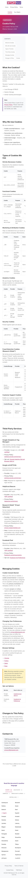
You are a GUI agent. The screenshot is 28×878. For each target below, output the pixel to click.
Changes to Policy (9, 58)
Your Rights (17, 12)
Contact (18, 58)
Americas (6, 793)
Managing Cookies (9, 55)
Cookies (10, 12)
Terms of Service (18, 865)
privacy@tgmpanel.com (18, 632)
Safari (6, 663)
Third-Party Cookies (10, 52)
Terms (21, 7)
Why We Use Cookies (10, 45)
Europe (9, 790)
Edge (5, 666)
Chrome (6, 658)
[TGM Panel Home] (14, 2)
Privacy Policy (14, 7)
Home (6, 7)
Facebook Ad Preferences (17, 557)
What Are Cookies (9, 42)
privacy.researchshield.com (12, 528)
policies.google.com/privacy (12, 456)
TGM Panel (19, 870)
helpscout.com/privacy (11, 501)
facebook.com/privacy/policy (13, 555)
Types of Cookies (9, 48)
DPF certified (8, 496)
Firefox (6, 661)
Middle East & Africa (18, 793)
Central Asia (13, 797)
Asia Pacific (18, 790)
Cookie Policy (9, 870)
